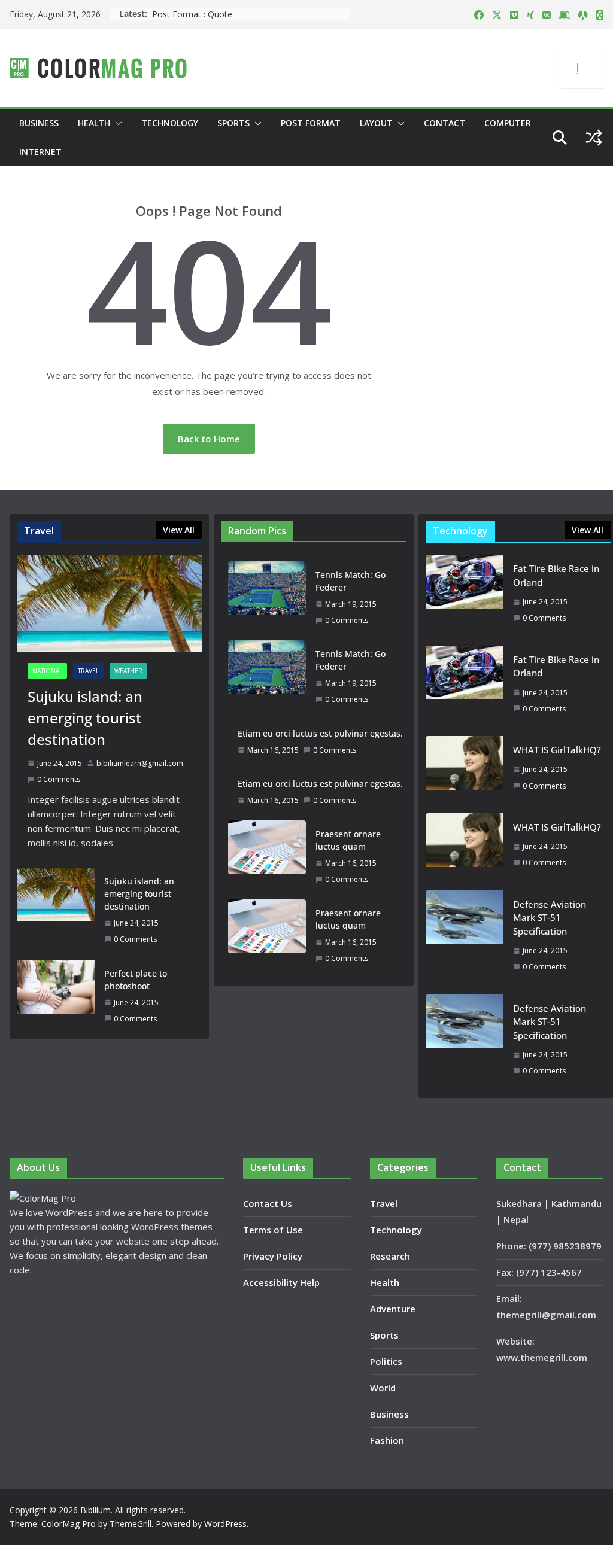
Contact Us (267, 1203)
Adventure (392, 1309)
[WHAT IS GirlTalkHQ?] (464, 771)
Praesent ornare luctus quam (348, 840)
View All (179, 530)
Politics (386, 1361)
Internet (40, 151)
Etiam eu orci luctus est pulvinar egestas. (320, 733)
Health (94, 123)
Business (39, 123)
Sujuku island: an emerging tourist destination (85, 717)
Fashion (387, 1440)
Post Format (311, 123)
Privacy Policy (272, 1256)
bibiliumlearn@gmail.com (139, 763)
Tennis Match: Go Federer (350, 581)
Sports (233, 123)
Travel (88, 671)
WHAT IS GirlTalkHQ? (557, 750)
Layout (376, 123)
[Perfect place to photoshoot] (56, 996)
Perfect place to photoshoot (135, 980)
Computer (507, 123)
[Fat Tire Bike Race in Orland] (464, 596)
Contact (444, 123)
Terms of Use (273, 1230)
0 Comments (58, 779)
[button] (116, 123)
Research (390, 1256)
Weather (128, 671)
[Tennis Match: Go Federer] (267, 597)
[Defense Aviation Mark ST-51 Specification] (464, 938)
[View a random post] (593, 137)
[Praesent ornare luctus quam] (267, 856)
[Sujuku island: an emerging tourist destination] (109, 603)
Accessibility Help (281, 1282)
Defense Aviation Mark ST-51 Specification (549, 917)
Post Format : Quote (192, 14)
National (47, 671)
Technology (169, 123)
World (383, 1388)
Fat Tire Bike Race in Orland (556, 575)
